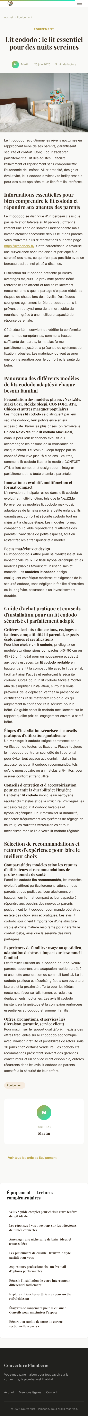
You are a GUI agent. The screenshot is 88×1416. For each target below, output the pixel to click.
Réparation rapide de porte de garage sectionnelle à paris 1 (36, 1323)
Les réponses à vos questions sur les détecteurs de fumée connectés (43, 1227)
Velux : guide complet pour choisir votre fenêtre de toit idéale (43, 1214)
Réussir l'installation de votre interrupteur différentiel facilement (39, 1282)
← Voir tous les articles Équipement (30, 1158)
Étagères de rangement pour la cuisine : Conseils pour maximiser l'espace (37, 1310)
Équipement (24, 17)
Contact (51, 1392)
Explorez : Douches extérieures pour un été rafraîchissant (40, 1296)
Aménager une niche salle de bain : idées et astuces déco (40, 1241)
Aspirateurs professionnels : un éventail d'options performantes (37, 1269)
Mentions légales (30, 1392)
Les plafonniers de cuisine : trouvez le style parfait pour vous (40, 1255)
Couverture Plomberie (26, 1365)
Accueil (8, 17)
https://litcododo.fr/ (19, 246)
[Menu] (80, 3)
